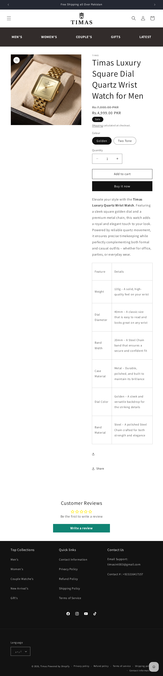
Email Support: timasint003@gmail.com (124, 561)
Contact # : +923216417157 (125, 574)
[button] (9, 18)
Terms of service (122, 666)
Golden (102, 141)
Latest (145, 37)
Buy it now (122, 186)
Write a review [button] (81, 528)
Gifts (115, 37)
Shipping (97, 125)
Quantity (97, 150)
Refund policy (101, 666)
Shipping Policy (69, 588)
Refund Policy (68, 579)
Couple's (84, 37)
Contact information (140, 670)
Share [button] (100, 468)
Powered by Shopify (59, 666)
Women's (49, 37)
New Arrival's (19, 588)
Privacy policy (81, 666)
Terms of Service (70, 598)
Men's (17, 37)
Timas (43, 666)
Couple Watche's (22, 579)
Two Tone (125, 141)
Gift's (14, 598)
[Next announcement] (154, 4)
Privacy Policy (68, 569)
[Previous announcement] (8, 4)
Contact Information (73, 559)
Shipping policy (144, 666)
